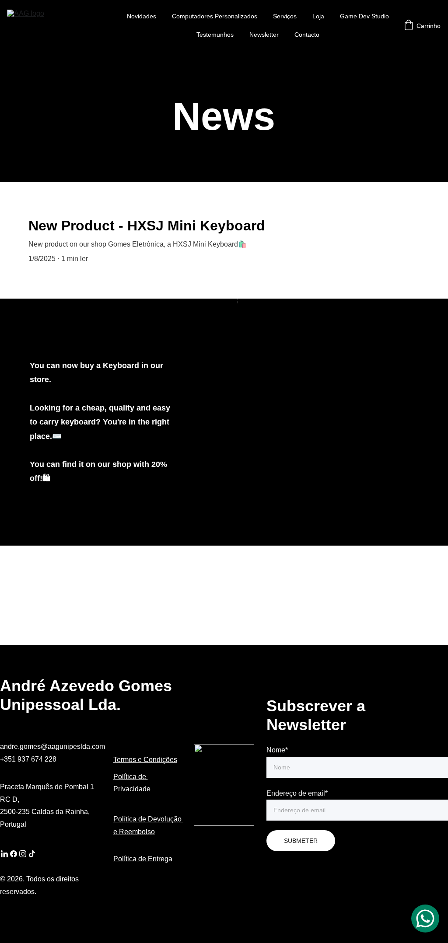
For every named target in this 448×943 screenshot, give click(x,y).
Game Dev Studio (364, 16)
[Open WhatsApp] (425, 919)
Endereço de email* (297, 793)
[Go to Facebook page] (13, 853)
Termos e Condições (145, 759)
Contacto (306, 34)
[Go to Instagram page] (22, 853)
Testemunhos (215, 34)
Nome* (277, 750)
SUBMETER (301, 840)
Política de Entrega (142, 859)
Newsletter (264, 34)
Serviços (285, 16)
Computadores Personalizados (214, 16)
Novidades (141, 16)
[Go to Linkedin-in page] (4, 853)
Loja (318, 16)
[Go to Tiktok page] (31, 853)
